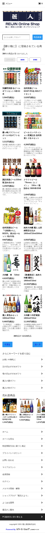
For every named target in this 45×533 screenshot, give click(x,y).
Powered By (11, 529)
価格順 (22, 59)
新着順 (35, 59)
